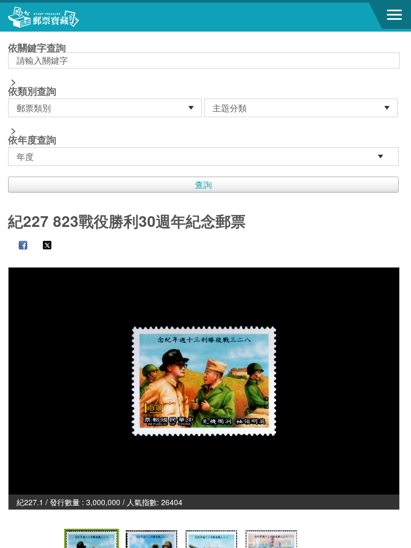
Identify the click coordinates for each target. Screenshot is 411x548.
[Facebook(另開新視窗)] (17, 246)
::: (11, 36)
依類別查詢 (32, 91)
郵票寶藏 (67, 17)
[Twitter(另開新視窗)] (41, 246)
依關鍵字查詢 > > (37, 95)
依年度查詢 (32, 139)
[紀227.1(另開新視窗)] (204, 381)
